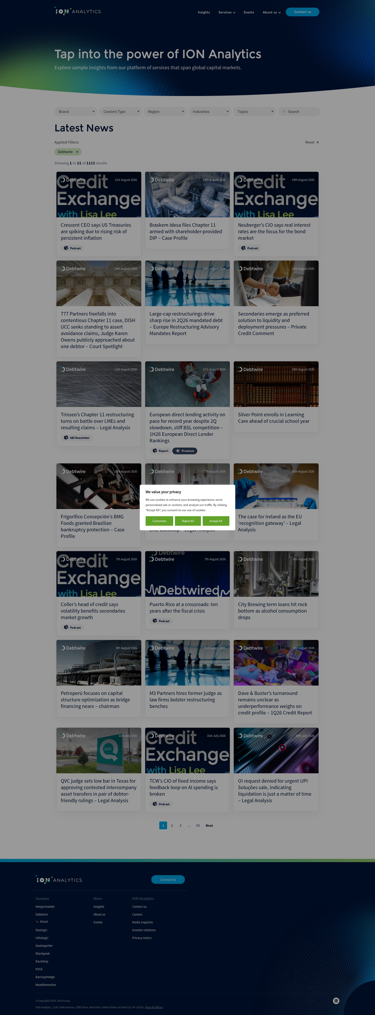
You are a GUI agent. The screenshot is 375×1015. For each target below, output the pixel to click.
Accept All (216, 521)
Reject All (188, 521)
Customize (159, 521)
